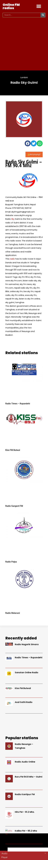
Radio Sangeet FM (14, 506)
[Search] (43, 15)
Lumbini (24, 77)
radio (12, 259)
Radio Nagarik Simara (27, 644)
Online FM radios (11, 6)
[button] (39, 6)
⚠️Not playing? (34, 154)
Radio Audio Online (25, 761)
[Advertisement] (24, 44)
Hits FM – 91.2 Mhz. (25, 812)
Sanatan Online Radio (26, 672)
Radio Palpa (11, 561)
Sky (12, 219)
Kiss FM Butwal (12, 450)
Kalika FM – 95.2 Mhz (26, 830)
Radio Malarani (12, 613)
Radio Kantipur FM (25, 794)
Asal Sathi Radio (23, 702)
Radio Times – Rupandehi (17, 403)
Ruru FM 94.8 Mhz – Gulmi (28, 776)
